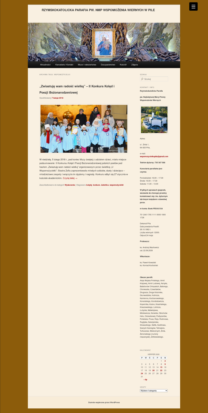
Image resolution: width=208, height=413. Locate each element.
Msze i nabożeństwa (87, 64)
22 (161, 370)
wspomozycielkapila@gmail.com (154, 156)
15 (161, 367)
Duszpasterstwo (108, 64)
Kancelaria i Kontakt (64, 64)
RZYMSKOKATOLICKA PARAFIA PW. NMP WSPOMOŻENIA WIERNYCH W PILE (98, 10)
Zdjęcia (134, 64)
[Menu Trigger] (193, 6)
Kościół (123, 64)
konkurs (96, 184)
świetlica (105, 184)
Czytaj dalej (70, 178)
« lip (145, 379)
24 (142, 373)
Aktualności (45, 64)
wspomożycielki (116, 184)
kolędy (89, 184)
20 (153, 370)
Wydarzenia (70, 184)
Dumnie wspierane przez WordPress (104, 402)
